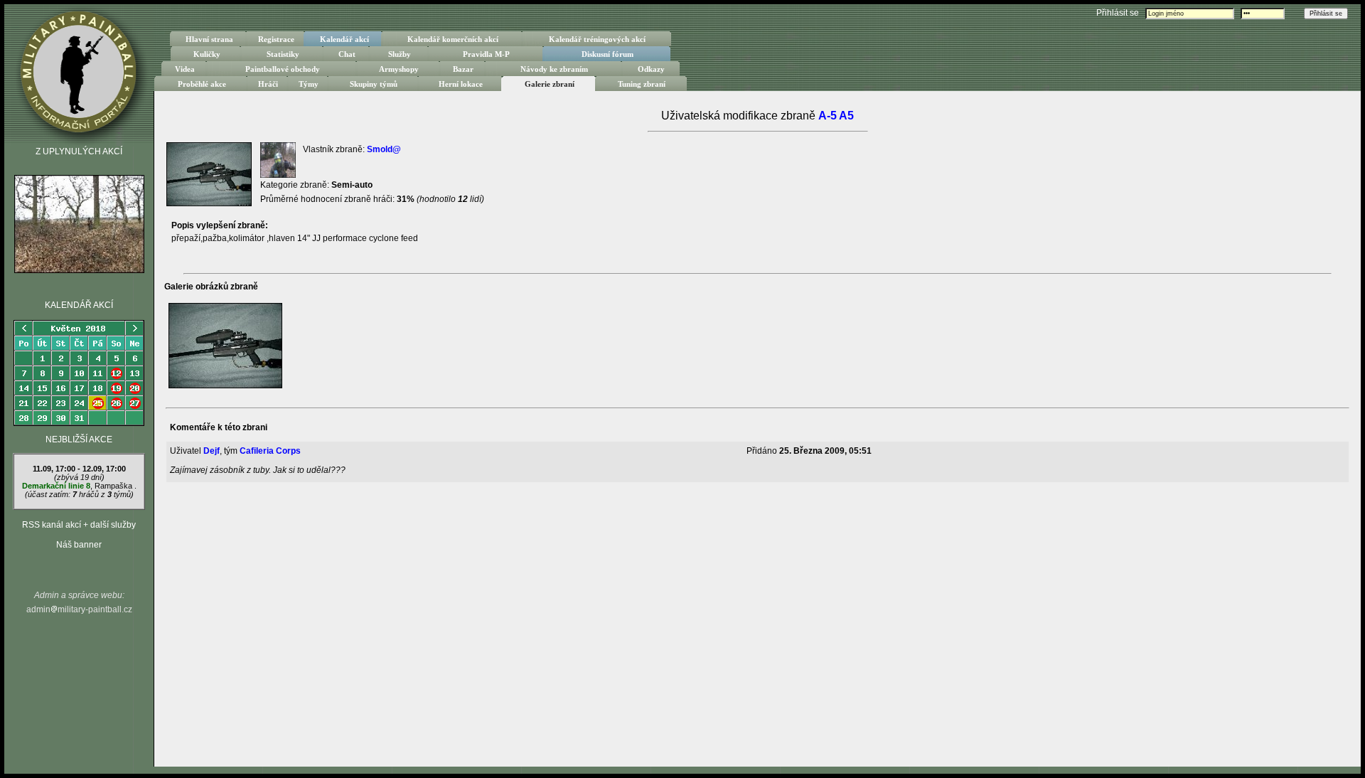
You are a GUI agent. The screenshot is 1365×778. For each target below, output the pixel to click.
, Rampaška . (79, 481)
